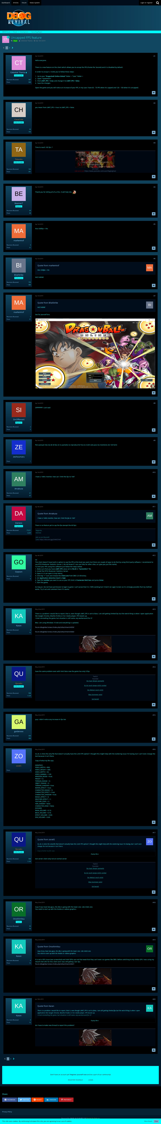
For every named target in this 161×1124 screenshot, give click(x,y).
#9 (154, 440)
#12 (154, 555)
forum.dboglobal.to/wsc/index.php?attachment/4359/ (54, 627)
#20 (154, 999)
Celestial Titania (27, 41)
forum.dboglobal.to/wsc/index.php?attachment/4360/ (54, 632)
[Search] (157, 2)
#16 (154, 749)
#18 (154, 902)
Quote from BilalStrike (47, 302)
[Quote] (153, 92)
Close (156, 1121)
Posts (8, 82)
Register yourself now (78, 1075)
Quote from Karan (45, 1006)
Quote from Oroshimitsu (48, 946)
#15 (154, 715)
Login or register (147, 3)
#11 (154, 507)
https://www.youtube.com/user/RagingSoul (100, 171)
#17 (154, 833)
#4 (154, 187)
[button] (9, 1100)
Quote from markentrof (48, 265)
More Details (148, 1121)
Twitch (95, 676)
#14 (154, 667)
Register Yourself (75, 1080)
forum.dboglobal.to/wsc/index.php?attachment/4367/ (54, 964)
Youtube (95, 679)
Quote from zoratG (46, 839)
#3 (154, 143)
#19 (154, 940)
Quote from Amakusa (47, 513)
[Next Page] (12, 47)
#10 (154, 472)
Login (90, 1080)
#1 (154, 56)
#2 (154, 103)
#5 (154, 224)
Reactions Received (12, 80)
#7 (154, 296)
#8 (154, 403)
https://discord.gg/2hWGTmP (50, 539)
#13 (154, 609)
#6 (154, 258)
